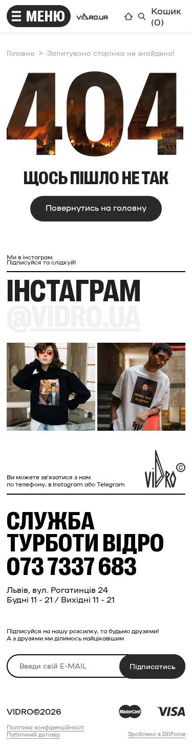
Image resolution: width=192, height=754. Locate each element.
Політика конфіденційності (45, 727)
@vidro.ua (74, 317)
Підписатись (152, 666)
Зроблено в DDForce (156, 733)
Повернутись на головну (96, 207)
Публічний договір (33, 734)
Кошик (166, 16)
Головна (21, 53)
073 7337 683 (72, 567)
